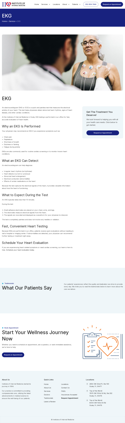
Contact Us (65, 388)
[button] (45, 4)
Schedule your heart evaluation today (20, 250)
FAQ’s (63, 391)
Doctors (47, 395)
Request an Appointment (112, 4)
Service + (13, 21)
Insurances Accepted (69, 395)
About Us (47, 388)
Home (36, 4)
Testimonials (48, 398)
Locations (56, 4)
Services (47, 391)
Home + (5, 21)
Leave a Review (49, 402)
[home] (14, 4)
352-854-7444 (90, 4)
